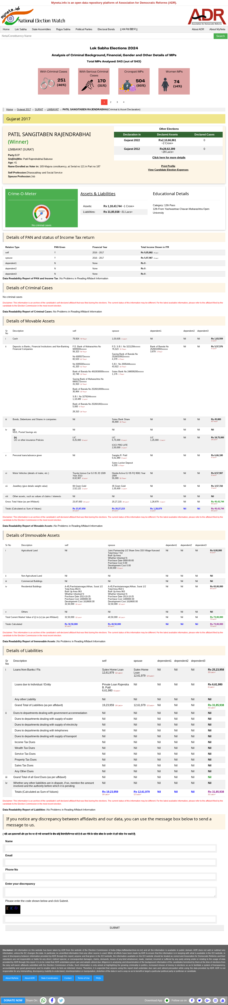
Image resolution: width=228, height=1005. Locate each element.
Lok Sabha (21, 29)
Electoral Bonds (106, 29)
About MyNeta (217, 29)
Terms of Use (84, 978)
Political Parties (84, 29)
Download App (153, 1000)
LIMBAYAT (53, 109)
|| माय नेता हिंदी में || (129, 29)
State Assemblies (41, 29)
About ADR (198, 29)
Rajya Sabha (63, 29)
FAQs (98, 978)
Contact (67, 978)
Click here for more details (168, 157)
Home (6, 29)
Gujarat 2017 (24, 109)
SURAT (39, 109)
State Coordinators (49, 978)
